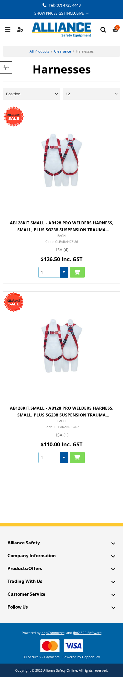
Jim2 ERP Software (87, 632)
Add (77, 272)
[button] (64, 272)
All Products (39, 51)
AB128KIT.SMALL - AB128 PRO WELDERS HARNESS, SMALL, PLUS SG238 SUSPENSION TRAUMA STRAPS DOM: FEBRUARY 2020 (61, 226)
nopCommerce (52, 632)
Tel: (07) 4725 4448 (64, 5)
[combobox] (49, 272)
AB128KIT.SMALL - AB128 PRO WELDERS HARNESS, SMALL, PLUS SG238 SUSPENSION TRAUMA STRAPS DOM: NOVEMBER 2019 (61, 412)
